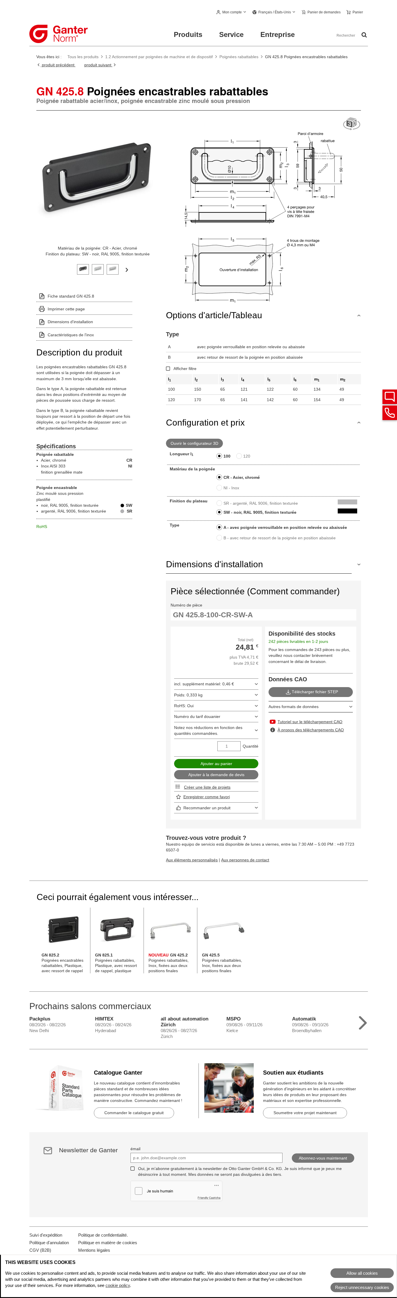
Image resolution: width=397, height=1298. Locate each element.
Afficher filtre (185, 368)
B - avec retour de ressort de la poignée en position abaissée (279, 538)
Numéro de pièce (186, 605)
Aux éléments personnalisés (192, 860)
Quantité (250, 746)
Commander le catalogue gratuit (134, 1112)
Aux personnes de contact (245, 860)
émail (135, 1148)
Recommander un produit (206, 808)
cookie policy (117, 1285)
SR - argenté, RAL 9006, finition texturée (260, 503)
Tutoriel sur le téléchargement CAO (310, 721)
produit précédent (58, 65)
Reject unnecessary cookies (362, 1287)
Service (231, 34)
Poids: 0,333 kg (188, 695)
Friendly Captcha (209, 1197)
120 (246, 456)
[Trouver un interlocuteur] (389, 397)
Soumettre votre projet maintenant (305, 1112)
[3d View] (351, 124)
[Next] (127, 269)
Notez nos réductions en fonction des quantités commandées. (208, 730)
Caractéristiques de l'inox (71, 334)
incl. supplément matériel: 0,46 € (204, 684)
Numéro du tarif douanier (197, 716)
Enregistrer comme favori (206, 796)
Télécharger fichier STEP (315, 691)
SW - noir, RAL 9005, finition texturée (259, 512)
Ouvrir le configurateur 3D (194, 443)
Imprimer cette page (66, 309)
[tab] (83, 268)
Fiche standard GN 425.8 (71, 296)
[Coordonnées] (389, 413)
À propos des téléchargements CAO (311, 730)
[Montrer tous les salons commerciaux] (363, 1021)
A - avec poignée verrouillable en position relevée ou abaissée (285, 527)
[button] (232, 12)
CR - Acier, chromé (241, 477)
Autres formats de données (294, 706)
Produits (188, 34)
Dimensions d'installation (70, 321)
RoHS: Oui (184, 705)
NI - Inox (231, 488)
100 (226, 456)
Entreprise (277, 34)
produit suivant (98, 65)
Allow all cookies (362, 1273)
